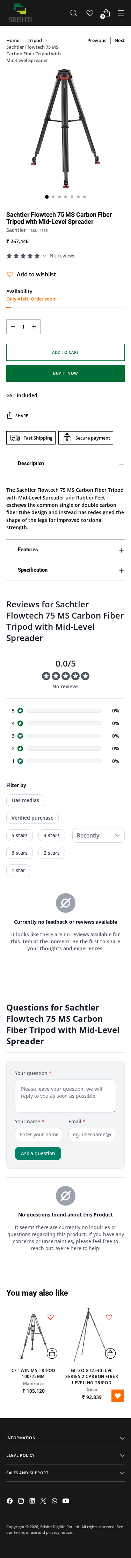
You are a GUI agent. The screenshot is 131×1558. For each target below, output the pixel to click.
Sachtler (16, 230)
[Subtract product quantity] (13, 327)
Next (120, 40)
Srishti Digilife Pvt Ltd (59, 1526)
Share (21, 415)
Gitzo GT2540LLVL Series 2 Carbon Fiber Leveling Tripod (91, 1376)
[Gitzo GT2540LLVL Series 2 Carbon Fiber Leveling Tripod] (92, 1334)
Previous (96, 40)
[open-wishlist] (117, 1396)
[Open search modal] (73, 13)
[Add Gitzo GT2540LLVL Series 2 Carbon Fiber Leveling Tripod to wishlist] (109, 1317)
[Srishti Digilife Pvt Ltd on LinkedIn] (33, 1501)
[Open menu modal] (121, 13)
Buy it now (65, 373)
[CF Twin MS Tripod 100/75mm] (33, 1334)
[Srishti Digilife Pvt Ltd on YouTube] (66, 1501)
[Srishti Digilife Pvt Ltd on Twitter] (44, 1501)
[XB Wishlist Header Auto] (90, 13)
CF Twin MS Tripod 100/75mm (34, 1373)
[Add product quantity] (34, 327)
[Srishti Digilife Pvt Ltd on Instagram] (21, 1501)
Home (12, 40)
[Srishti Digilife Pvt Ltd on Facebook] (10, 1501)
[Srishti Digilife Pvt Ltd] (20, 13)
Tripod (35, 40)
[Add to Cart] (52, 1353)
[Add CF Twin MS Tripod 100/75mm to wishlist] (50, 1317)
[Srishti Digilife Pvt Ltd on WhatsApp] (55, 1501)
